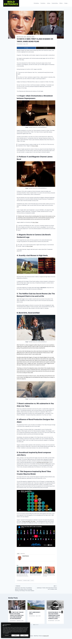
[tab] (34, 624)
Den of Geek (35, 222)
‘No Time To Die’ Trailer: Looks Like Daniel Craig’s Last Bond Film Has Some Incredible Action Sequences (17, 615)
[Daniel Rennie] (19, 558)
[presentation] (16, 605)
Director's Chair (20, 36)
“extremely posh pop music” (42, 462)
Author (18, 553)
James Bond (28, 36)
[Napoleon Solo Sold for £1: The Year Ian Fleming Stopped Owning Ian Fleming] (49, 570)
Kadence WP (46, 635)
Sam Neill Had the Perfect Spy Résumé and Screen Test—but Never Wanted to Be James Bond (22, 574)
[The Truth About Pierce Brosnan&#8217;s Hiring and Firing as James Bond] (36, 570)
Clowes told (29, 521)
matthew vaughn (26, 580)
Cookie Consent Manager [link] (6, 624)
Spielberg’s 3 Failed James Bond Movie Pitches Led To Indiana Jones (47, 588)
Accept (24, 635)
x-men (32, 580)
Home (25, 36)
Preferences (7, 635)
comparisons (19, 580)
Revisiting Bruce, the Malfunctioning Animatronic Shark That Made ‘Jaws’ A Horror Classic (54, 615)
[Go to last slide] (10, 612)
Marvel (33, 36)
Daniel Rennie (25, 556)
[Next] (62, 612)
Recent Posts (23, 553)
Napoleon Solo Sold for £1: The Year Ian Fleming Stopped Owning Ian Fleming (49, 574)
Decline (15, 635)
